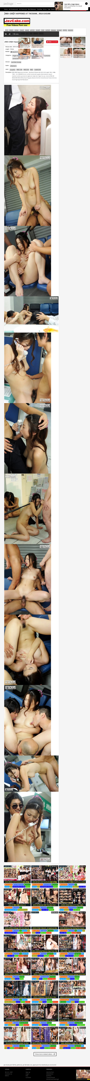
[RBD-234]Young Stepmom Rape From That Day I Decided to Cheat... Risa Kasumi (44, 952)
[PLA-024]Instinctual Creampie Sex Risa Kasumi (17, 1044)
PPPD (65, 30)
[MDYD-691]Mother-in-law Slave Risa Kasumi (72, 1020)
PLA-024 (21, 1048)
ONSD (71, 909)
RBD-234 (51, 956)
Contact (28, 1077)
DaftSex (48, 1076)
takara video (12, 1025)
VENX (17, 30)
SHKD (38, 30)
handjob (7, 886)
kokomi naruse (37, 1046)
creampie (22, 1046)
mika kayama (64, 907)
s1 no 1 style (82, 886)
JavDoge (8, 3)
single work (35, 909)
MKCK (72, 1002)
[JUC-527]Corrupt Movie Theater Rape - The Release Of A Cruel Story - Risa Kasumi (17, 998)
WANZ (59, 30)
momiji (21, 1025)
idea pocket (45, 1025)
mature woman (78, 1023)
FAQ (27, 1076)
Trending (39, 9)
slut (20, 930)
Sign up (28, 1072)
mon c (16, 956)
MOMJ (6, 1025)
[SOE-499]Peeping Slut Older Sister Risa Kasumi (17, 952)
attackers (13, 66)
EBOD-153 (49, 1002)
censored (27, 884)
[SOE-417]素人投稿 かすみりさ (17, 905)
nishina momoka (74, 999)
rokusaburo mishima (10, 1002)
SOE (11, 886)
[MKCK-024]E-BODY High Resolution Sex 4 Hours (72, 998)
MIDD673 (49, 933)
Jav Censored (23, 9)
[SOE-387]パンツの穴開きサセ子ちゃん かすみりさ (72, 883)
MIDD (33, 933)
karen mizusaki (64, 999)
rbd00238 (37, 70)
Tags (49, 9)
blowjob (49, 1023)
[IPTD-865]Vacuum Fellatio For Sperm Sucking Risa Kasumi (45, 1021)
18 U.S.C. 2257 (9, 1072)
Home (6, 9)
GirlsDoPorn (49, 1074)
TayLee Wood (50, 1077)
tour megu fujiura (18, 884)
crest (17, 1025)
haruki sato (46, 1046)
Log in (27, 1074)
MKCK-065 (47, 1048)
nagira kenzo (66, 1048)
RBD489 (83, 1048)
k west (21, 979)
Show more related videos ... (44, 1054)
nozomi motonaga (22, 909)
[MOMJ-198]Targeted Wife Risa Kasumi (17, 1020)
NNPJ (27, 30)
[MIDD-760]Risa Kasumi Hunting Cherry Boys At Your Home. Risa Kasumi (72, 975)
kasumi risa (64, 884)
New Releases (32, 9)
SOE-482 (74, 933)
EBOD (40, 1002)
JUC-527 (18, 1002)
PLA (6, 1048)
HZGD (47, 30)
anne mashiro (44, 976)
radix (61, 1048)
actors (45, 9)
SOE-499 (21, 956)
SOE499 (26, 956)
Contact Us (8, 1074)
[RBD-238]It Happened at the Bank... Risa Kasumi (72, 952)
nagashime (40, 956)
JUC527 (23, 1002)
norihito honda (16, 62)
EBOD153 (55, 1002)
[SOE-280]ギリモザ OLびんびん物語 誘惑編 (17, 882)
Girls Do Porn (50, 1072)
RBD (31, 70)
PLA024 (25, 1048)
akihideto (51, 909)
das (8, 1048)
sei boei (69, 933)
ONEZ (22, 30)
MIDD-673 (43, 933)
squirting (34, 886)
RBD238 (26, 70)
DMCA (7, 1076)
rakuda (77, 979)
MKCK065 (53, 1048)
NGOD (70, 30)
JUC (20, 999)
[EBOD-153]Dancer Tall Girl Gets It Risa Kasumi (45, 998)
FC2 (6, 30)
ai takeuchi (36, 930)
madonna (24, 999)
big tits (61, 909)
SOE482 (79, 933)
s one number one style (19, 886)
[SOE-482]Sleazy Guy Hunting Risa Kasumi (72, 928)
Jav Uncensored (13, 9)
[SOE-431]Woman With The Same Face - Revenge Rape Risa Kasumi (44, 906)
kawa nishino (52, 1025)
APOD (32, 30)
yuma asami (9, 884)
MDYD (67, 1025)
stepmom (62, 1025)
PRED (11, 30)
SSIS (42, 30)
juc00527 (27, 1002)
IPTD (40, 1025)
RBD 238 (19, 70)
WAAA (53, 30)
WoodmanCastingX (52, 1079)
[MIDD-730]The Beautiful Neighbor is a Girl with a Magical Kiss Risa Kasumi (17, 975)
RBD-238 (81, 956)
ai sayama (43, 930)
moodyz (38, 933)
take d (12, 1048)
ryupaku (12, 70)
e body (44, 1002)
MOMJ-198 (26, 1025)
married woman (24, 1023)
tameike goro (73, 1025)
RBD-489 (78, 1048)
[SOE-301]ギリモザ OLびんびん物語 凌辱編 (45, 882)
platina (16, 1048)
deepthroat (50, 907)
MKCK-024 (81, 1002)
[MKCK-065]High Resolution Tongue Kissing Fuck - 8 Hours (44, 1044)
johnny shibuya (51, 979)
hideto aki (75, 886)
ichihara (28, 886)
